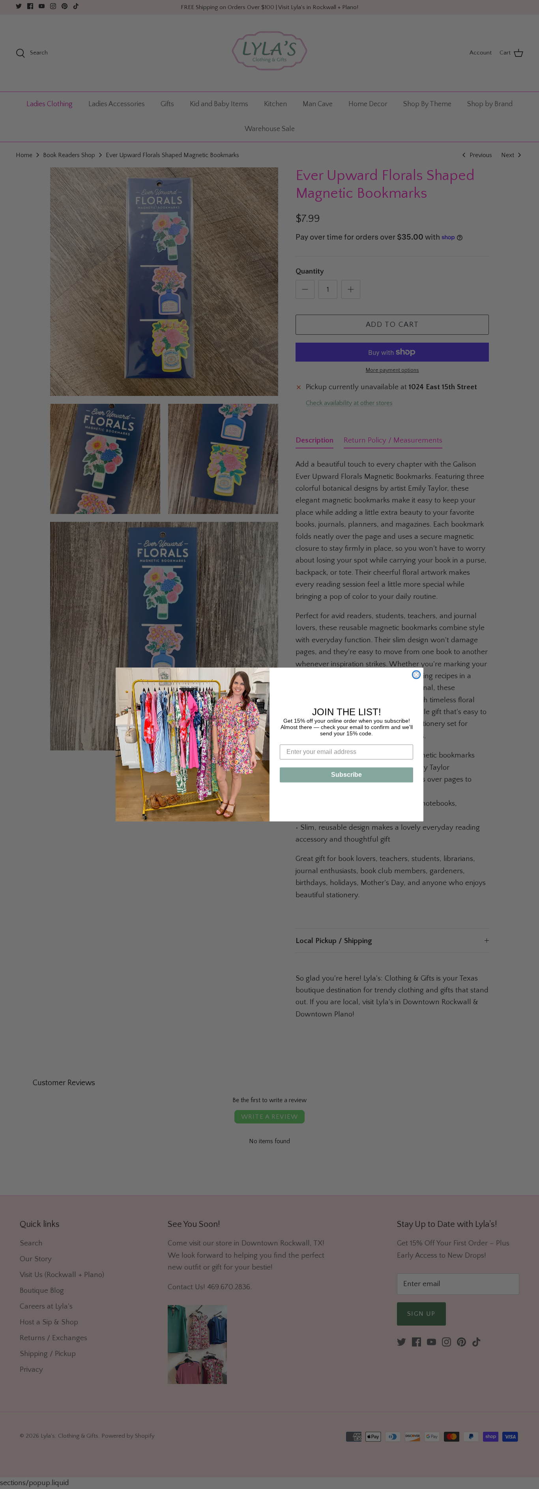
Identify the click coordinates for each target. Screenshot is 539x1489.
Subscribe (346, 774)
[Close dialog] (416, 675)
